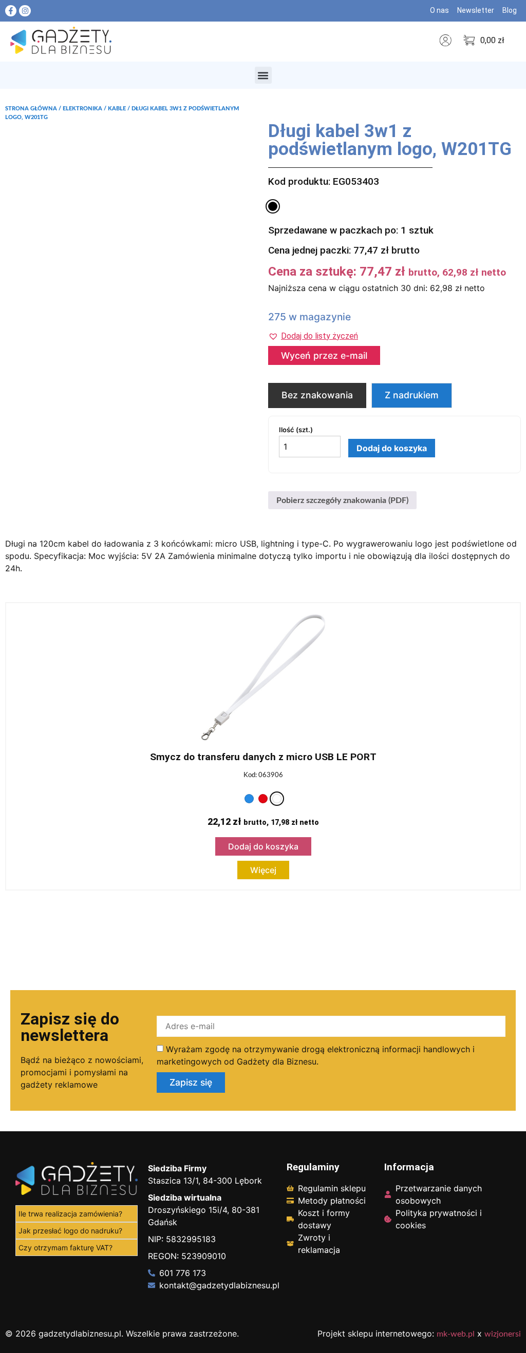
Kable (117, 108)
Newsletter (475, 10)
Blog (509, 10)
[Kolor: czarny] (272, 206)
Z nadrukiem (412, 395)
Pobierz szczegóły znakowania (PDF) (342, 500)
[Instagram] (24, 10)
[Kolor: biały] (276, 798)
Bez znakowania (317, 395)
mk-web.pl (456, 1334)
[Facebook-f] (10, 10)
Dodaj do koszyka (391, 448)
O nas (439, 10)
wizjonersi (502, 1334)
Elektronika (82, 108)
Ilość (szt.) (296, 430)
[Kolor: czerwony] (263, 798)
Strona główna (31, 108)
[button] (263, 75)
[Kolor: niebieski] (249, 798)
